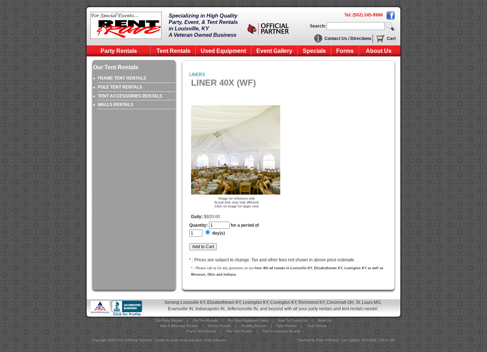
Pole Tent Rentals (239, 331)
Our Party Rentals (169, 320)
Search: (318, 26)
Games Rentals (219, 326)
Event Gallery (274, 51)
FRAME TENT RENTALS (122, 78)
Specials (314, 51)
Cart (391, 38)
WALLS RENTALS (115, 104)
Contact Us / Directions (347, 38)
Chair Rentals (317, 326)
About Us (378, 51)
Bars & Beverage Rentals (179, 326)
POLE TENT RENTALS (120, 87)
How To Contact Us (293, 320)
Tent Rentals (173, 51)
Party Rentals (119, 51)
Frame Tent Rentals (201, 331)
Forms (345, 51)
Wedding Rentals (253, 326)
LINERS (197, 74)
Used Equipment (223, 51)
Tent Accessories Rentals (281, 331)
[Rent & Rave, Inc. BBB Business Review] (127, 314)
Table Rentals (286, 326)
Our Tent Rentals (205, 320)
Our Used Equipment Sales (248, 320)
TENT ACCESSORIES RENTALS (130, 96)
